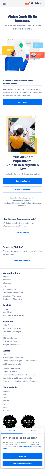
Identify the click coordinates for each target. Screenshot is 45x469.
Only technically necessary (22, 463)
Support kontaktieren (12, 328)
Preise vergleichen (22, 189)
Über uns (6, 391)
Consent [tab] (12, 431)
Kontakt (6, 410)
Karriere (6, 401)
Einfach (6, 276)
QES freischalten (10, 338)
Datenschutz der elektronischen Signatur (20, 381)
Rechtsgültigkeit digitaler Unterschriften (20, 361)
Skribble (35, 3)
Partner (6, 404)
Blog (5, 354)
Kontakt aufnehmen (22, 260)
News (5, 394)
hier (15, 28)
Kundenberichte (9, 289)
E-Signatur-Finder (10, 341)
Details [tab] (33, 431)
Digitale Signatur (10, 371)
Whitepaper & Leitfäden (13, 357)
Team (5, 397)
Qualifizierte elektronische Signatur (18, 378)
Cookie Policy (26, 446)
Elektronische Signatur (12, 364)
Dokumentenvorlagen (12, 331)
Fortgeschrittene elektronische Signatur (19, 375)
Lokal (5, 286)
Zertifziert (7, 280)
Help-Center (8, 325)
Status (5, 335)
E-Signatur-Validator (12, 344)
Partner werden (22, 232)
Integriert (7, 283)
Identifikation (8, 312)
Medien (6, 407)
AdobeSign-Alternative (12, 299)
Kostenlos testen (23, 181)
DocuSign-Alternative (12, 296)
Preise (5, 309)
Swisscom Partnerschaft (13, 292)
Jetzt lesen (22, 102)
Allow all (22, 456)
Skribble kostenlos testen (13, 315)
